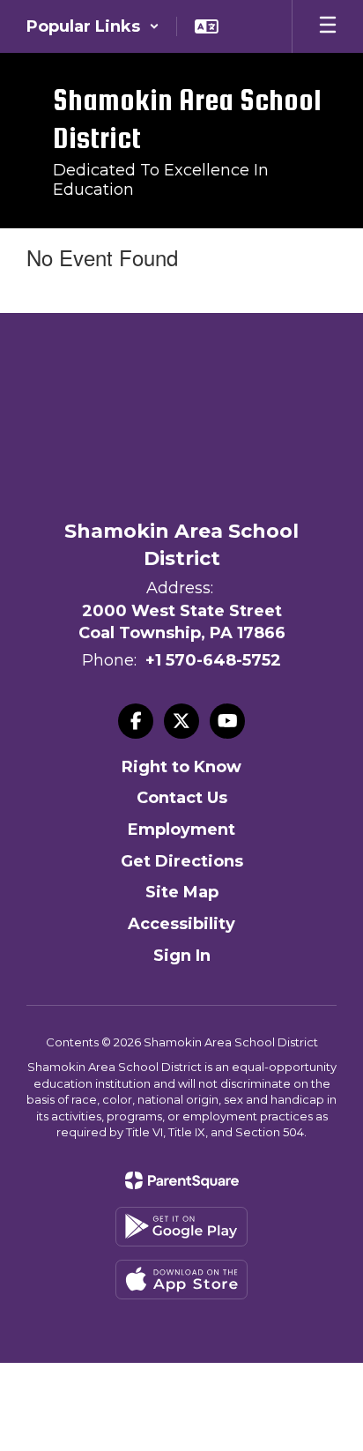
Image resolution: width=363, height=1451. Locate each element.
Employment (181, 829)
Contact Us (182, 797)
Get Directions (182, 861)
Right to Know (181, 767)
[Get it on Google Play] (181, 1226)
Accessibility (181, 924)
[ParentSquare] (182, 1180)
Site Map (182, 892)
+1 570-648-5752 (213, 660)
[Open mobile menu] (328, 26)
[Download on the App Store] (181, 1279)
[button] (93, 26)
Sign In (182, 955)
